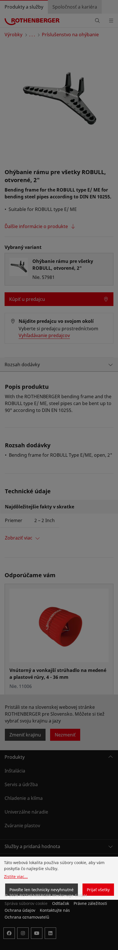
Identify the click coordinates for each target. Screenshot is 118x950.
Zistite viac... (16, 876)
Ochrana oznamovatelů (27, 917)
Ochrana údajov (20, 910)
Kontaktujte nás (55, 910)
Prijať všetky (98, 889)
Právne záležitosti (90, 903)
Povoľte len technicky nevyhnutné (41, 889)
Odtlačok (60, 903)
